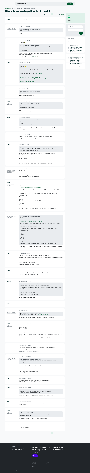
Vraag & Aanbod (42, 3)
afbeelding (35, 47)
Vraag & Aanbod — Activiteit (72, 54)
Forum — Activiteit (71, 38)
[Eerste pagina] (44, 14)
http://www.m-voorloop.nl (10, 183)
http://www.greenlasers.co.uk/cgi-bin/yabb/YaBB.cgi (11, 30)
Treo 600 (35, 56)
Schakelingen (34, 462)
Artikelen (33, 460)
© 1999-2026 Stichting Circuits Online (11, 470)
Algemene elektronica (18, 8)
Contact (33, 466)
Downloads (34, 463)
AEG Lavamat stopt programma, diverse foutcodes (80, 50)
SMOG (8, 424)
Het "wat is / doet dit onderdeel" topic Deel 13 (79, 44)
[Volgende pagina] (58, 14)
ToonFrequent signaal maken (76, 47)
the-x (8, 401)
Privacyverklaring (82, 470)
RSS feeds (47, 464)
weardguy (9, 182)
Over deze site (48, 462)
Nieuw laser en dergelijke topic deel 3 (29, 8)
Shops (52, 3)
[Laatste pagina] (60, 14)
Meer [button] (55, 3)
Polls (46, 463)
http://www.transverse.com (42, 304)
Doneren (35, 455)
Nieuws (48, 3)
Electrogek (9, 19)
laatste (62, 14)
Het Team (47, 460)
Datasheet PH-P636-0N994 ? (75, 40)
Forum (36, 3)
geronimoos (9, 281)
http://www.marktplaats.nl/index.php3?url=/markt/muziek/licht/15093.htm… (33, 172)
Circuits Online (7, 8)
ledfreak (8, 26)
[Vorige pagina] (46, 14)
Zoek (81, 33)
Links (33, 464)
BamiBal (8, 40)
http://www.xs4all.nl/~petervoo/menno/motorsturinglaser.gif (30, 187)
